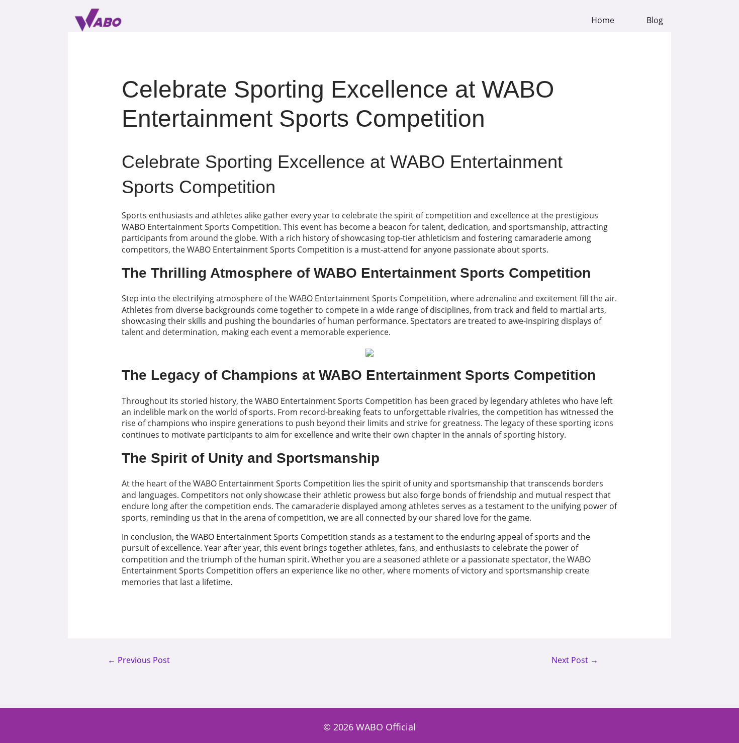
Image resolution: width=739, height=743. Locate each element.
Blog (654, 20)
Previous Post (139, 660)
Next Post (574, 660)
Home (602, 20)
